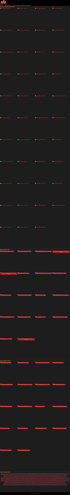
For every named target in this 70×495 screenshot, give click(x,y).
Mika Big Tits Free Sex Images (60, 476)
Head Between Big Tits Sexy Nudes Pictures (24, 484)
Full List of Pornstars (26, 5)
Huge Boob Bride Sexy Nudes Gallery (51, 474)
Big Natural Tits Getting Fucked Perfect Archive (56, 482)
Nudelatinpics (37, 493)
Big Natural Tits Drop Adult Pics (9, 484)
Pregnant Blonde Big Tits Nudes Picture (59, 484)
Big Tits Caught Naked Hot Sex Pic (33, 478)
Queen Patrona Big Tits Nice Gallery (7, 474)
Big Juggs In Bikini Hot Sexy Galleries (36, 474)
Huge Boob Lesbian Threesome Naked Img (9, 480)
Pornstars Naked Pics (17, 5)
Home (2, 5)
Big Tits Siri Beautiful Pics (6, 478)
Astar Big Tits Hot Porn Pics (64, 474)
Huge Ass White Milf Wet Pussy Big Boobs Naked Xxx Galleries (43, 476)
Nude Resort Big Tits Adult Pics (26, 482)
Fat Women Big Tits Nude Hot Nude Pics (12, 482)
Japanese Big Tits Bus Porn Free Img (22, 474)
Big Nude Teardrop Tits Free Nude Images (61, 480)
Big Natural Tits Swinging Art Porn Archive (23, 476)
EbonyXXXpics (33, 493)
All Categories (8, 5)
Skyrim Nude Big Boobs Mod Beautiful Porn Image (42, 484)
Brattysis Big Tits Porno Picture (34, 480)
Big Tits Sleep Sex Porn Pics (23, 480)
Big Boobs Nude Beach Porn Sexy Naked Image (49, 478)
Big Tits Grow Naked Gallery (9, 476)
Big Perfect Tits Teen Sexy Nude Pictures (40, 482)
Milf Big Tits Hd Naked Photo (64, 478)
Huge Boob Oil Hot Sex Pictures (47, 480)
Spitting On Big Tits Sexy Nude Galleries (19, 478)
